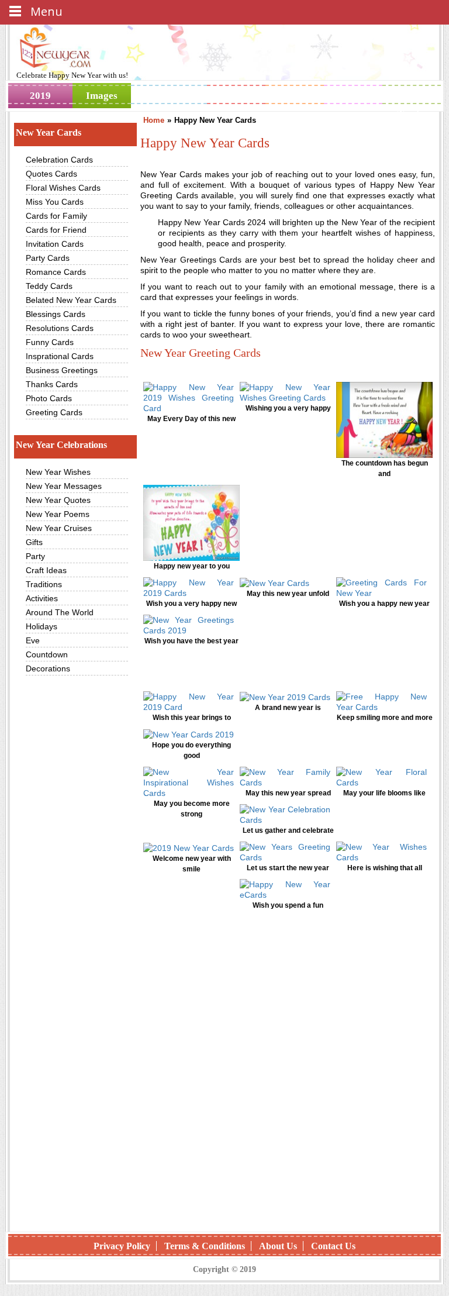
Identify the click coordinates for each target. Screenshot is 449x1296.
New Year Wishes (58, 472)
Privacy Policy (122, 1246)
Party (35, 556)
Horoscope (239, 95)
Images (102, 95)
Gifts (34, 542)
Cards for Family (56, 215)
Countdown (47, 654)
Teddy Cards (49, 286)
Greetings (169, 95)
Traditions (44, 584)
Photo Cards (49, 398)
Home (153, 120)
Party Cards (48, 258)
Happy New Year (76, 75)
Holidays (295, 95)
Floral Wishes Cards (63, 187)
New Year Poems (57, 514)
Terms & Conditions (204, 1246)
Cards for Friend (56, 230)
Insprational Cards (60, 356)
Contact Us (333, 1246)
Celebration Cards (59, 159)
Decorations (48, 668)
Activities (42, 598)
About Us (278, 1246)
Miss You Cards (55, 201)
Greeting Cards (54, 412)
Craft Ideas (46, 570)
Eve (33, 640)
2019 (40, 95)
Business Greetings (62, 370)
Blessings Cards (55, 314)
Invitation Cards (55, 244)
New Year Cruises (59, 528)
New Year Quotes (58, 500)
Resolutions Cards (60, 328)
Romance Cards (56, 272)
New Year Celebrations (61, 445)
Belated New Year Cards (71, 300)
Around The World (60, 612)
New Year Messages (64, 486)
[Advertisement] (287, 1016)
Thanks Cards (52, 384)
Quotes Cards (51, 173)
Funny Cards (50, 342)
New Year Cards (48, 132)
